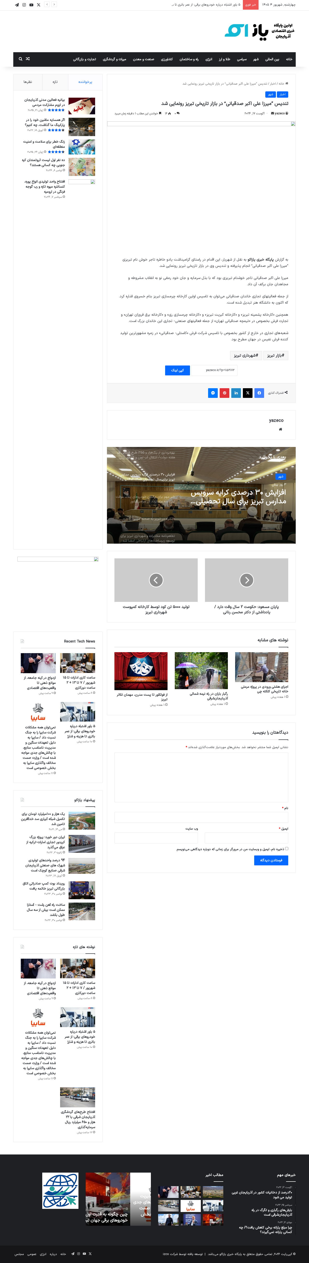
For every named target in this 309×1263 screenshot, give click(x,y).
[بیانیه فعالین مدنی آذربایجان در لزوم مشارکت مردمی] (82, 106)
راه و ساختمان (189, 59)
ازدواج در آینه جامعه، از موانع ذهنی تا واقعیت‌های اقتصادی (40, 683)
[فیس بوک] (259, 393)
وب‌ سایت (191, 828)
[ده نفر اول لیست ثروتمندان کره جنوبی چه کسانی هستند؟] (82, 167)
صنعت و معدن (143, 59)
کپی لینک (177, 370)
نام (285, 808)
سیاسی (241, 59)
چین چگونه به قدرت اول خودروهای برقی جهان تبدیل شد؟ (119, 1217)
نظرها (28, 82)
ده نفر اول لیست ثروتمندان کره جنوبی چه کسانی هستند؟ (43, 163)
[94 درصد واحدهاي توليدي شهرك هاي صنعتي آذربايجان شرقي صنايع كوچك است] (82, 866)
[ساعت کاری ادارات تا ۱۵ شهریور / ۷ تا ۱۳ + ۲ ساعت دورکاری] (77, 663)
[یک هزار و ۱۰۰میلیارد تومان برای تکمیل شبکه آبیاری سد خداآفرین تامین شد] (82, 821)
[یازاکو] (259, 31)
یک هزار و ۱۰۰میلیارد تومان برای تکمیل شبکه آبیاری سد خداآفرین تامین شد (43, 819)
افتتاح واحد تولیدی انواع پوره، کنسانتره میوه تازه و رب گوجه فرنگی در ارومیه (44, 186)
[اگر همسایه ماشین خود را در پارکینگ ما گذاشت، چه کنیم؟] (82, 127)
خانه (289, 59)
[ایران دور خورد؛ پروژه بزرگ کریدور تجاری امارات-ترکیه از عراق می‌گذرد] (82, 844)
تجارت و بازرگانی (84, 59)
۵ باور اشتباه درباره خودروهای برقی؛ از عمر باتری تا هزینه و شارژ (199, 4)
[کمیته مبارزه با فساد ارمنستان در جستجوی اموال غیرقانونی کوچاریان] (191, 1220)
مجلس (19, 1254)
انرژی (208, 59)
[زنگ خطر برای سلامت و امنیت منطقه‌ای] (82, 146)
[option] (201, 495)
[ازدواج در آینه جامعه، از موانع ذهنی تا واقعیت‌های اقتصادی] (38, 663)
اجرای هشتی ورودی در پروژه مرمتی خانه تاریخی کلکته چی (264, 689)
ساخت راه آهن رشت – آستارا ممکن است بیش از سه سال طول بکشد (46, 910)
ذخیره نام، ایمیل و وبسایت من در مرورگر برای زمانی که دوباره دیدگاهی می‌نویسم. (230, 849)
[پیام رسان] (213, 393)
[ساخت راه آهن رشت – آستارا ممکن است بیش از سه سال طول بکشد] (82, 911)
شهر (256, 59)
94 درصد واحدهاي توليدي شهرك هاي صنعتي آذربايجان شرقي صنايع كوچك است (45, 865)
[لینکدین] (236, 393)
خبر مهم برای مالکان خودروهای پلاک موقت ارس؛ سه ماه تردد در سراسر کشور (238, 497)
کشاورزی (167, 59)
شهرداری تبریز (245, 355)
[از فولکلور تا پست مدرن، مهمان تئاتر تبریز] (141, 671)
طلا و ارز (224, 59)
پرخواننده (85, 82)
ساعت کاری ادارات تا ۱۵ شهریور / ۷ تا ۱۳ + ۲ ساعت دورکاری (79, 682)
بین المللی (272, 59)
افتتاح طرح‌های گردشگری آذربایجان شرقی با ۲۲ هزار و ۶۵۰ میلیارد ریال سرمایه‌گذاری (78, 1120)
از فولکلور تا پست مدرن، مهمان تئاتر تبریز (142, 697)
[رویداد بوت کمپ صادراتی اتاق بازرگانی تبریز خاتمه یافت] (82, 890)
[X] (248, 393)
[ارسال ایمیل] (272, 113)
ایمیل (283, 828)
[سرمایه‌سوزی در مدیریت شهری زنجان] (213, 1192)
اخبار (273, 83)
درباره (53, 1254)
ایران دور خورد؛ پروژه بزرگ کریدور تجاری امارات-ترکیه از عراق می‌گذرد (45, 842)
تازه (55, 82)
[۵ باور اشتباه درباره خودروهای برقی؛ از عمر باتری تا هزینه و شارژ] (77, 712)
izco (166, 1254)
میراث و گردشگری (114, 59)
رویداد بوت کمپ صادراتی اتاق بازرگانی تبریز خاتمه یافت (44, 886)
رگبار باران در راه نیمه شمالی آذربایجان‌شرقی (209, 696)
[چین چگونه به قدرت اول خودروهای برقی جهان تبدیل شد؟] (213, 1220)
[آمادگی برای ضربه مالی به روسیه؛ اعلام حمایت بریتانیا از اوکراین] (168, 1220)
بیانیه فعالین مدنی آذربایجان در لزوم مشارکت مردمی (44, 102)
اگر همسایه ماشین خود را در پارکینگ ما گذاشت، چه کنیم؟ (45, 122)
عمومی (31, 1254)
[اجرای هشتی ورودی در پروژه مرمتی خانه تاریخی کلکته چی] (261, 667)
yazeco (280, 113)
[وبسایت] (280, 429)
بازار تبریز (274, 355)
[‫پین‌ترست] (224, 393)
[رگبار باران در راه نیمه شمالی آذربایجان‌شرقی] (201, 670)
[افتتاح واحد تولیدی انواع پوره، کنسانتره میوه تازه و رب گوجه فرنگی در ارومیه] (82, 360)
